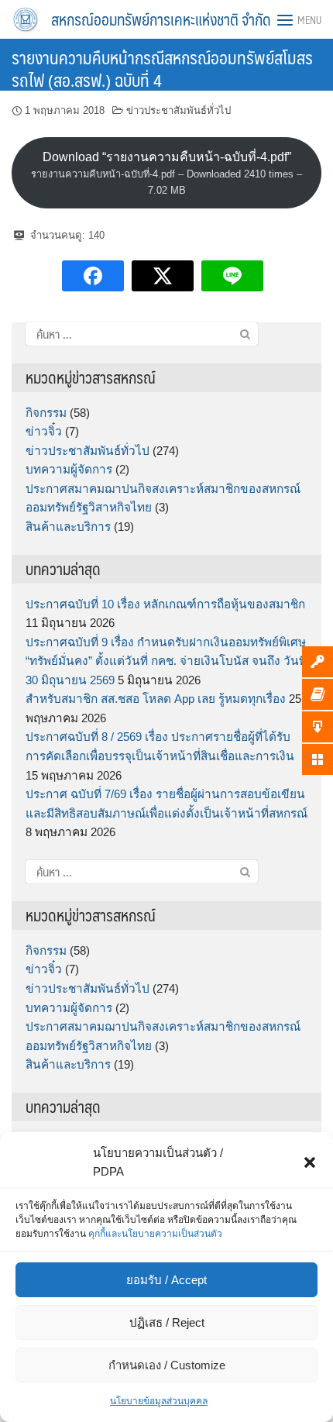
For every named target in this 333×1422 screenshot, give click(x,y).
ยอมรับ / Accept (166, 1279)
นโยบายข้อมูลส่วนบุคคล (159, 1401)
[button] (310, 1162)
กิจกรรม (46, 412)
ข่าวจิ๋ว (44, 431)
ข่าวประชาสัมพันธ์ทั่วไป (178, 110)
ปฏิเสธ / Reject (166, 1322)
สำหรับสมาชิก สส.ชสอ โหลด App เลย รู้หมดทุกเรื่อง (156, 698)
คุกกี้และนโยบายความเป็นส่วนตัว (155, 1233)
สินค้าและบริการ (68, 526)
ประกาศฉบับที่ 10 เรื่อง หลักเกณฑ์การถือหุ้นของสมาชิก (165, 604)
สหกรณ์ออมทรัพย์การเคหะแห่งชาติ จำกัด (161, 19)
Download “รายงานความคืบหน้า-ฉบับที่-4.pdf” (166, 173)
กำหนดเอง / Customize (166, 1365)
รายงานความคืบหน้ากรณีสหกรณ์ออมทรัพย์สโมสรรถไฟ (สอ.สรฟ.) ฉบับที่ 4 (162, 68)
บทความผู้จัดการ (69, 469)
